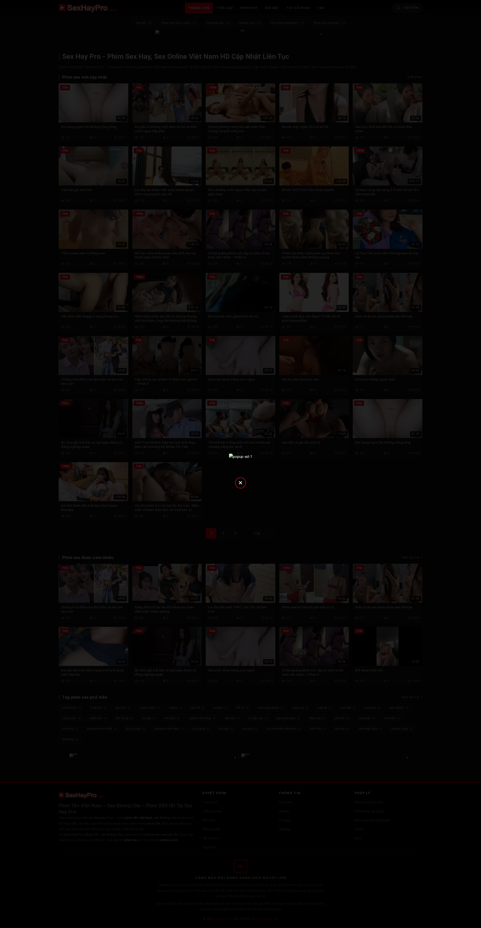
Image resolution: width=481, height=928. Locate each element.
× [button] (240, 482)
